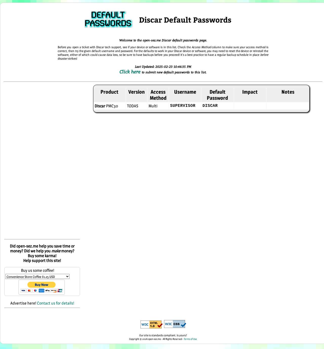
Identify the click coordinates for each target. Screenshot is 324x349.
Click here (130, 72)
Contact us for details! (55, 303)
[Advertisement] (42, 161)
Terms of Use (190, 338)
